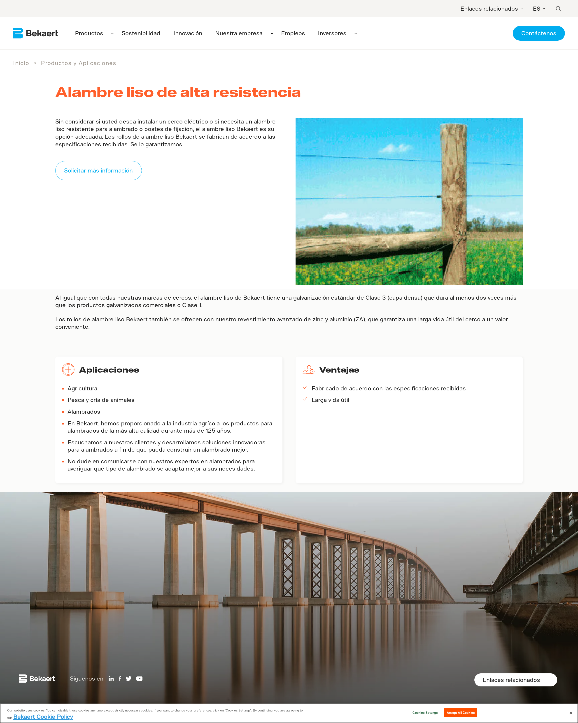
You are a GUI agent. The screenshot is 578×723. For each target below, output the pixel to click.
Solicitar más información (98, 170)
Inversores (332, 33)
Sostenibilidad (141, 33)
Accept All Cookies (461, 712)
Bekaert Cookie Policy (43, 716)
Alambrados (84, 411)
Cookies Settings (425, 712)
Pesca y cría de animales (101, 399)
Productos (89, 33)
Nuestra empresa (239, 33)
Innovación (187, 33)
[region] (289, 713)
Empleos (293, 33)
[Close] (571, 713)
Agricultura (82, 388)
